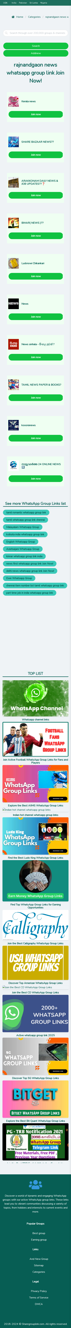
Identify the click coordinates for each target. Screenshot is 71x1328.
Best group (38, 1233)
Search (36, 46)
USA (5, 2)
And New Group (39, 1259)
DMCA (39, 1304)
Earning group (39, 1240)
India (14, 2)
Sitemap (39, 1265)
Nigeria (43, 2)
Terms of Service (38, 1297)
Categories (39, 1272)
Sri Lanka (34, 2)
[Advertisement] (35, 631)
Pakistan (23, 2)
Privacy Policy (39, 1291)
